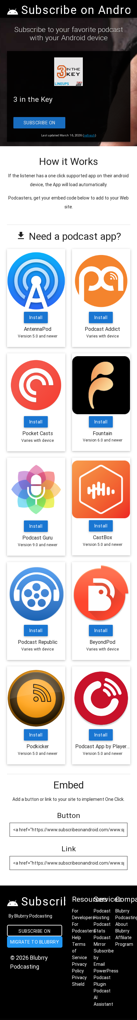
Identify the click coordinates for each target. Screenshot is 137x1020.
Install (36, 317)
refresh (89, 135)
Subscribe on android (34, 932)
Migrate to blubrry (34, 942)
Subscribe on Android (39, 124)
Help (76, 937)
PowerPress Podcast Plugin (106, 977)
